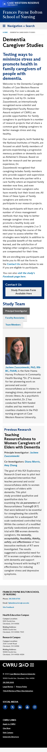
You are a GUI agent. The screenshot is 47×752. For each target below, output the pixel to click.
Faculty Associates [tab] (14, 317)
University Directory (11, 737)
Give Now (6, 728)
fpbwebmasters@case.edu (18, 603)
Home (5, 32)
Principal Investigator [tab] (16, 311)
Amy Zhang (10, 465)
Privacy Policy (21, 687)
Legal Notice (8, 687)
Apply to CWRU (9, 724)
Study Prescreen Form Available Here (23, 292)
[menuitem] (11, 724)
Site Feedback (8, 607)
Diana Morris (32, 461)
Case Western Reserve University (22, 674)
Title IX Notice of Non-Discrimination (18, 691)
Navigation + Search (18, 26)
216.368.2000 (8, 682)
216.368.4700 (14, 599)
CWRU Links (9, 720)
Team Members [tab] (13, 324)
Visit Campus (8, 732)
